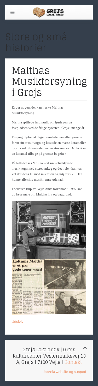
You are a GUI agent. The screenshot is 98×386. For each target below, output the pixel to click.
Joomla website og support (64, 371)
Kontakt (73, 362)
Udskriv (18, 321)
